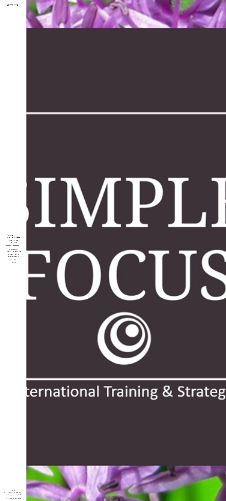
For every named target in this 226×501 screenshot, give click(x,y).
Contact (13, 490)
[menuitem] (13, 236)
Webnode (18, 498)
